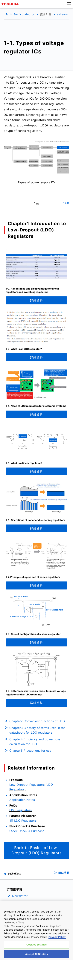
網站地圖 (63, 872)
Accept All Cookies (36, 954)
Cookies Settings (36, 944)
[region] (36, 930)
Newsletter (20, 896)
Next (66, 202)
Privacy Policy (57, 936)
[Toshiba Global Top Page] (10, 4)
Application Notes (22, 800)
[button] (69, 4)
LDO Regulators (20, 810)
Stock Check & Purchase (26, 831)
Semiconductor (23, 14)
